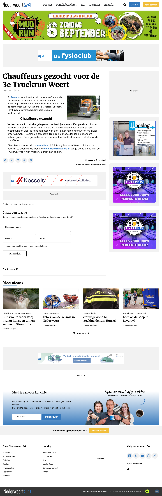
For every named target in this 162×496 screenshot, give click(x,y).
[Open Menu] (137, 4)
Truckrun (15, 97)
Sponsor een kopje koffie (125, 391)
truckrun (98, 164)
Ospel (93, 164)
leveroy (78, 164)
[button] (5, 160)
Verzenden (15, 253)
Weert (104, 164)
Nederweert (86, 164)
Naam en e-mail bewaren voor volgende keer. (26, 246)
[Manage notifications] (157, 491)
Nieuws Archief (95, 160)
